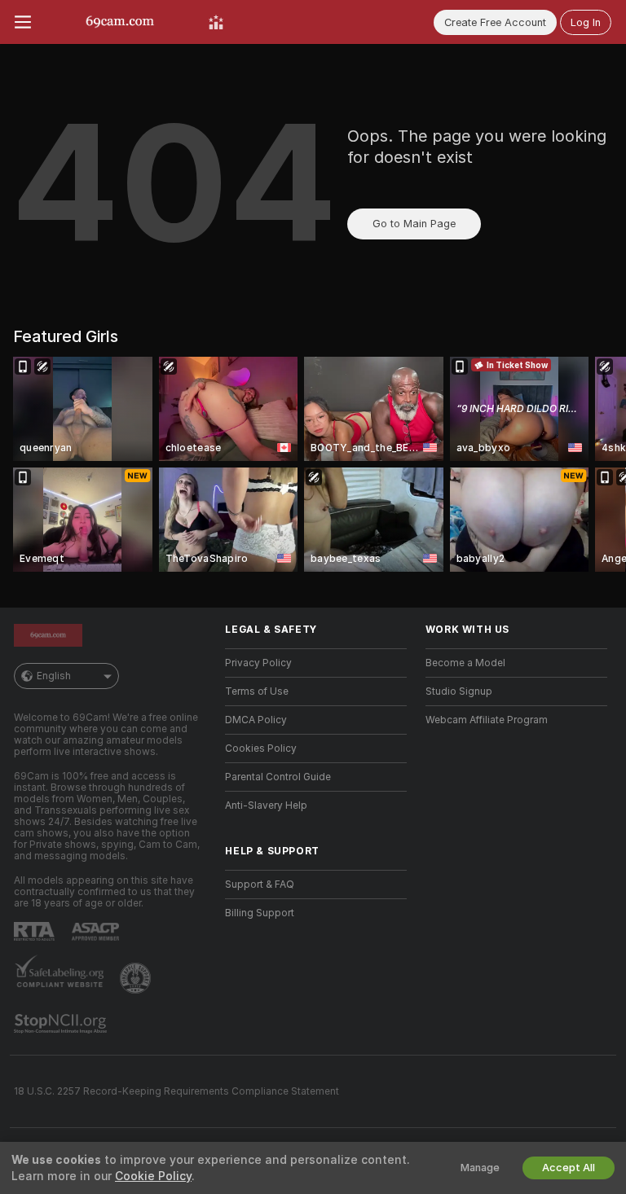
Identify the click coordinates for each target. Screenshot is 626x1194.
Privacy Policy (258, 663)
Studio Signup (458, 691)
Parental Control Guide (278, 777)
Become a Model (465, 663)
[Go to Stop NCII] (62, 1024)
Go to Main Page (414, 223)
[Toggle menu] (23, 22)
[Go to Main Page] (120, 22)
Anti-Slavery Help (266, 805)
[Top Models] (216, 22)
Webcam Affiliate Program (486, 720)
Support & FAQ (259, 884)
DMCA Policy (256, 720)
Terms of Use (257, 691)
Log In (586, 22)
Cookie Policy (153, 1176)
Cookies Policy (261, 748)
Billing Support (259, 913)
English (54, 676)
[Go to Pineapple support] (137, 978)
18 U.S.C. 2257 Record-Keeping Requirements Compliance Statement (176, 1091)
